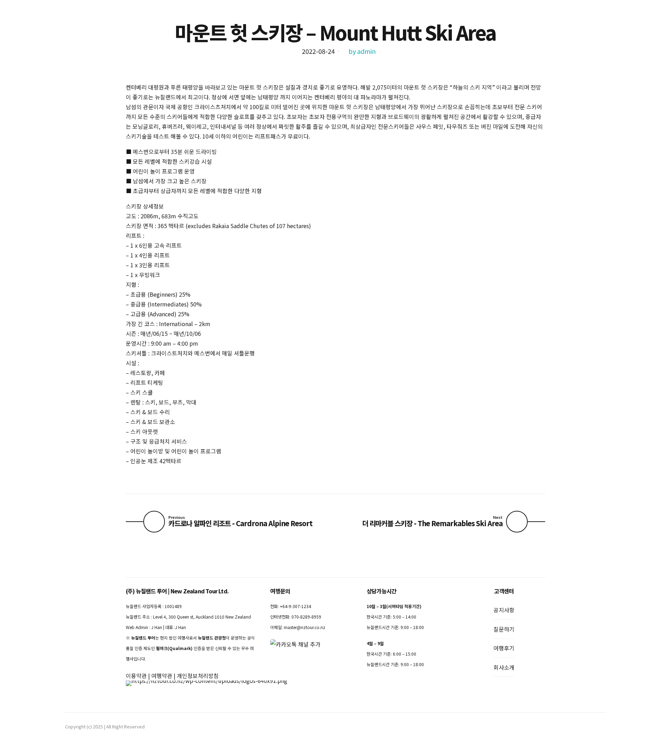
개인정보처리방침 (198, 675)
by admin (362, 51)
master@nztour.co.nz (304, 627)
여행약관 (161, 675)
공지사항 (503, 610)
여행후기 (503, 648)
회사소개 (503, 667)
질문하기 (503, 629)
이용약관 (136, 675)
